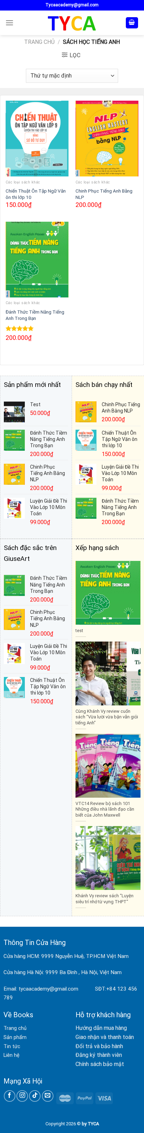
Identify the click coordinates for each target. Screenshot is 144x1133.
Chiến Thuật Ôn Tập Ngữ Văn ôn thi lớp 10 (36, 194)
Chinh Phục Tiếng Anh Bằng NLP (103, 194)
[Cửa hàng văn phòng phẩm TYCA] (72, 22)
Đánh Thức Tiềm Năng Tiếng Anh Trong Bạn (35, 315)
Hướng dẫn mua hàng (101, 1028)
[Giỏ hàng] (132, 23)
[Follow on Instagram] (22, 1096)
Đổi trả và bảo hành (99, 1046)
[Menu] (9, 22)
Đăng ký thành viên (98, 1055)
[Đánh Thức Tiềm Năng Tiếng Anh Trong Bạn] (37, 259)
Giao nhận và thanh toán (104, 1037)
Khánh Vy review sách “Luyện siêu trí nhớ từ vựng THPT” (104, 898)
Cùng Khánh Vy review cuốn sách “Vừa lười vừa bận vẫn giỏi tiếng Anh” (106, 717)
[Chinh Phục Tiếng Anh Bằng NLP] (106, 138)
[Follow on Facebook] (9, 1096)
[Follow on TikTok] (35, 1096)
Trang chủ (39, 42)
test (79, 630)
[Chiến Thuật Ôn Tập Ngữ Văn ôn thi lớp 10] (37, 138)
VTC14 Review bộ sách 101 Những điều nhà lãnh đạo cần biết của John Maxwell (104, 809)
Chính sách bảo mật (99, 1064)
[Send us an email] (47, 1096)
